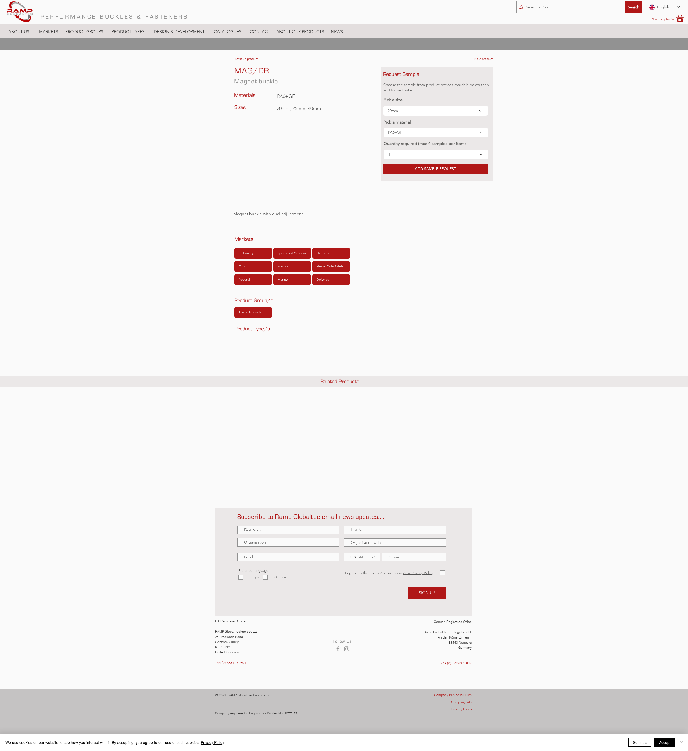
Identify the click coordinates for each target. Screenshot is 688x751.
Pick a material (397, 122)
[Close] (681, 742)
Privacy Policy (212, 742)
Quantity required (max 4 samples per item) (425, 144)
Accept (665, 742)
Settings (640, 742)
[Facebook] (338, 649)
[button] (48, 31)
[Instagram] (346, 649)
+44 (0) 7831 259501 (230, 663)
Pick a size (393, 100)
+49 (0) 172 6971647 (456, 663)
